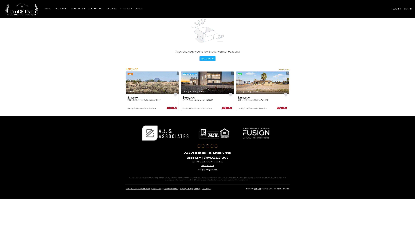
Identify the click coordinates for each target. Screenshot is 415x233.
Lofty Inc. (257, 189)
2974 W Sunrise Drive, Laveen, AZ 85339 (198, 100)
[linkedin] (203, 146)
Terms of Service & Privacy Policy (138, 189)
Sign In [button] (408, 9)
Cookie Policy (157, 189)
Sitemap (197, 189)
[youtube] (211, 146)
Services (112, 9)
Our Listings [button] (61, 9)
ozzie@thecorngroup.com (207, 170)
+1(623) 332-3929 (207, 166)
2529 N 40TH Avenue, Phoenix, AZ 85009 (253, 100)
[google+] (216, 146)
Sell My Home (96, 9)
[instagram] (207, 146)
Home (48, 9)
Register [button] (396, 9)
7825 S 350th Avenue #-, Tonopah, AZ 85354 (144, 100)
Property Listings (186, 189)
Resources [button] (126, 9)
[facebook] (198, 146)
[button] (21, 9)
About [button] (139, 9)
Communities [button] (78, 9)
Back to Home (207, 58)
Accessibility (206, 189)
